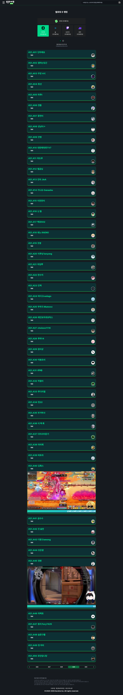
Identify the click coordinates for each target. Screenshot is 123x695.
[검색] (119, 2)
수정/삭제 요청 (68, 688)
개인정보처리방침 (60, 688)
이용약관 (53, 688)
